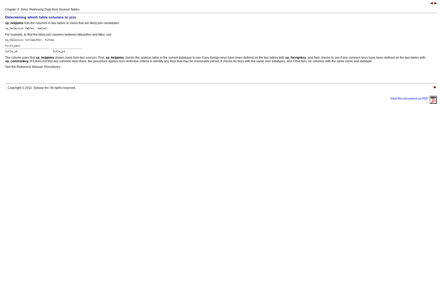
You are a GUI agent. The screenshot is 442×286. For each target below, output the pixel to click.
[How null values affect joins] (431, 4)
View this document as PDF (410, 98)
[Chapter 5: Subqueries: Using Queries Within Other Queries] (435, 4)
